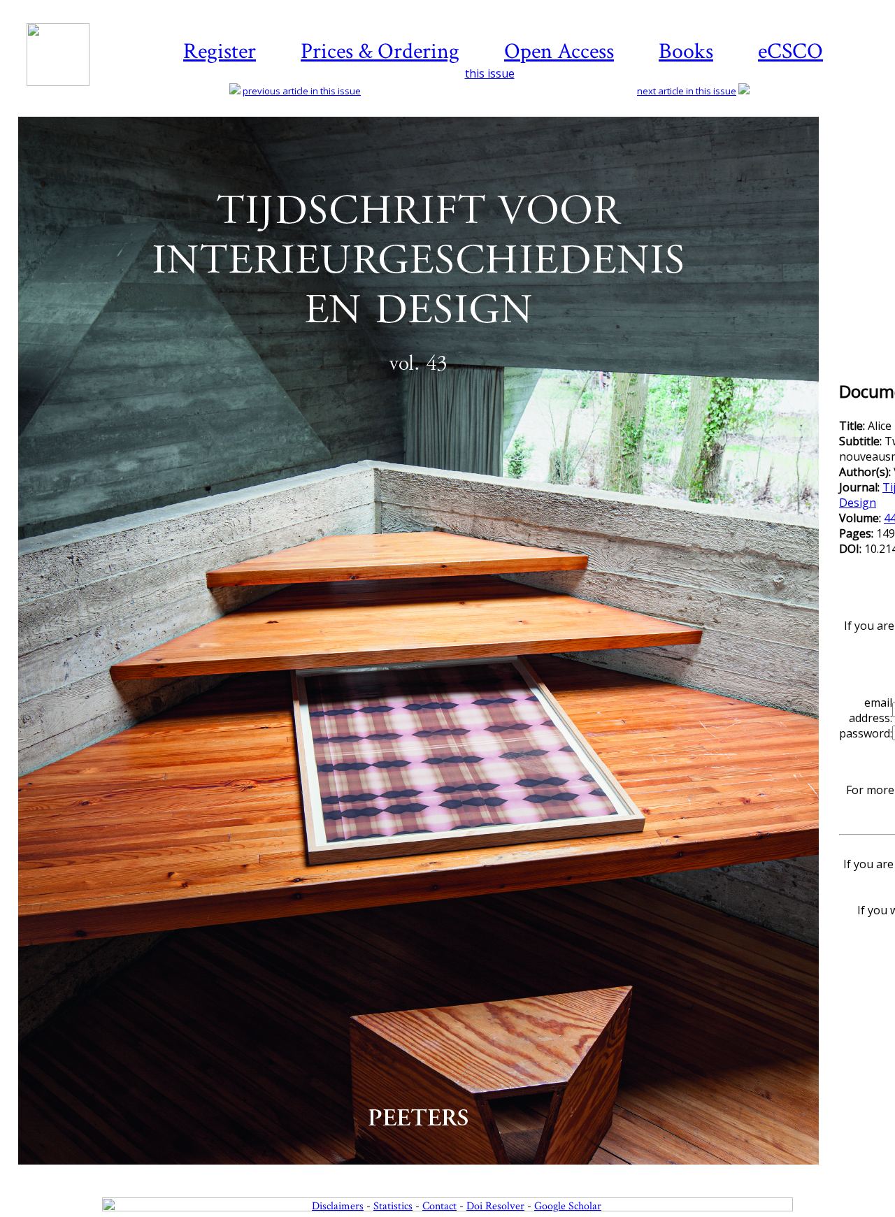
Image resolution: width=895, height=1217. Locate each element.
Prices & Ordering (380, 51)
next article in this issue (686, 91)
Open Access (559, 51)
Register (219, 51)
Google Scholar (567, 1206)
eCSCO (790, 51)
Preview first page (427, 1172)
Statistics (393, 1206)
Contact (439, 1206)
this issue (490, 73)
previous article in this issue (302, 91)
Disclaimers (338, 1206)
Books (686, 51)
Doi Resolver (495, 1206)
